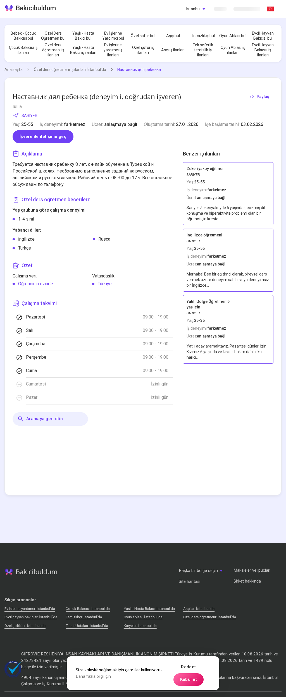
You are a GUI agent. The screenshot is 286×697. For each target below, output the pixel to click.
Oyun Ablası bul (232, 35)
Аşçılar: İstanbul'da (198, 609)
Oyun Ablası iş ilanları (233, 50)
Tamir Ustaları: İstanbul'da (87, 626)
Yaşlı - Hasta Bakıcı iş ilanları (83, 50)
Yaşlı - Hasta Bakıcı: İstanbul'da (149, 609)
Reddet (188, 666)
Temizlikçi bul (203, 35)
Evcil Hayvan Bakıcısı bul (263, 35)
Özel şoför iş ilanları (143, 50)
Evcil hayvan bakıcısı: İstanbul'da (30, 617)
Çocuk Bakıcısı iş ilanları (23, 50)
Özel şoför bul (143, 35)
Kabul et (188, 679)
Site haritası (189, 581)
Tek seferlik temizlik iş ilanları (203, 50)
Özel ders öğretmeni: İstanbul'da (209, 617)
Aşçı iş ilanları (173, 50)
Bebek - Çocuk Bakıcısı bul (23, 35)
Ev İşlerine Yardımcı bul (113, 35)
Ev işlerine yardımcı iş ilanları (113, 50)
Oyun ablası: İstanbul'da (143, 617)
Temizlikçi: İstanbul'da (84, 617)
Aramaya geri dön (44, 418)
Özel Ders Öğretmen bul (53, 35)
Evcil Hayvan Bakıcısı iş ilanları (263, 50)
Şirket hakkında (247, 581)
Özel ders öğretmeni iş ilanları (53, 50)
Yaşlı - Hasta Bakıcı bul (83, 35)
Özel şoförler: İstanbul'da (25, 626)
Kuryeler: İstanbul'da (140, 626)
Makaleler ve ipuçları (251, 570)
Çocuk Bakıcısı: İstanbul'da (88, 609)
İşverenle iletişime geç (43, 136)
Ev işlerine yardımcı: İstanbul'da (29, 609)
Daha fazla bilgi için (93, 676)
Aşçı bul (173, 35)
